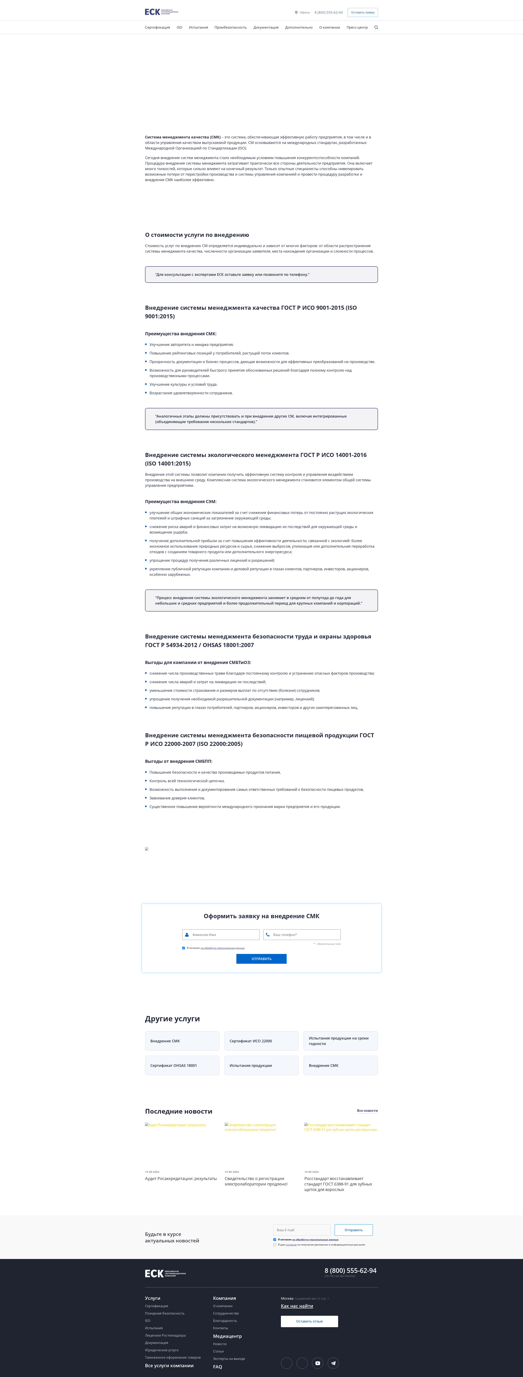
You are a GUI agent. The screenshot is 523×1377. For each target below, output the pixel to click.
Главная (150, 39)
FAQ (217, 1366)
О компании (329, 27)
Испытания (198, 27)
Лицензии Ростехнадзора (165, 1335)
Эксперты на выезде (229, 1358)
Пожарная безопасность (164, 1313)
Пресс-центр (357, 27)
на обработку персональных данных (223, 948)
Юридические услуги (162, 1350)
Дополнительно (299, 27)
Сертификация (157, 27)
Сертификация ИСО (170, 39)
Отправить (354, 1230)
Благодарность (225, 1320)
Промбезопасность (231, 27)
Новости (220, 1344)
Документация (266, 27)
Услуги (152, 1298)
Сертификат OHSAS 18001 (173, 1065)
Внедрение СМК (165, 1040)
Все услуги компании (169, 1365)
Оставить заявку (362, 12)
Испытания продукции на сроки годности (339, 1041)
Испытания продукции (251, 1065)
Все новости (367, 1111)
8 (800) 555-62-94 (329, 12)
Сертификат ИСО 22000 (251, 1040)
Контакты (220, 1328)
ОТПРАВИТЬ (262, 959)
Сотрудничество (226, 1313)
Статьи (218, 1351)
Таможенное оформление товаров (173, 1357)
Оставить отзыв (309, 1321)
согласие (291, 1244)
